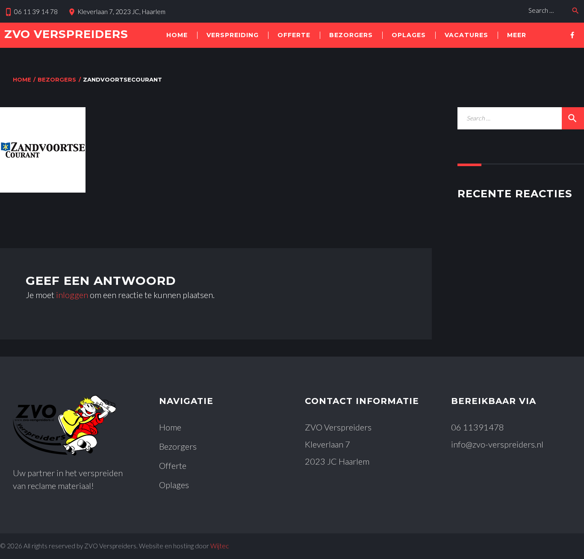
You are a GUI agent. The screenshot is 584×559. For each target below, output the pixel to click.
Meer (516, 35)
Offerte (293, 35)
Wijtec (219, 546)
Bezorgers (351, 35)
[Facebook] (572, 35)
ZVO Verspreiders (66, 34)
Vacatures (466, 35)
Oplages (409, 35)
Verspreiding (232, 35)
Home (177, 35)
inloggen (72, 295)
